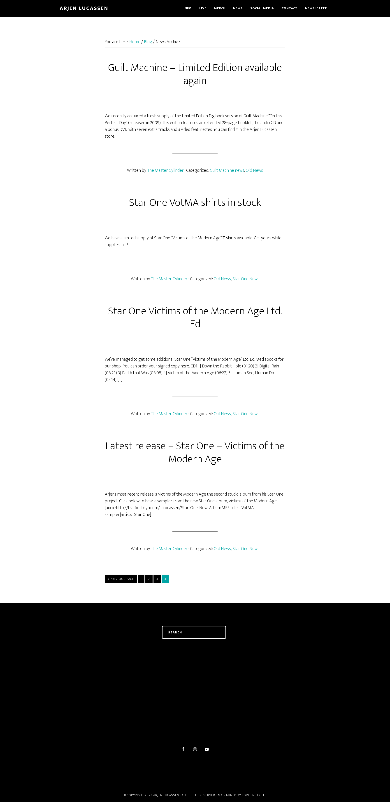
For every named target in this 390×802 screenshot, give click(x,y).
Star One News (245, 279)
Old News (254, 170)
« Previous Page (120, 578)
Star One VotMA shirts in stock (195, 203)
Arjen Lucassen (84, 8)
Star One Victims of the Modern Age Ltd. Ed (195, 317)
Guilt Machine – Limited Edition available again (195, 74)
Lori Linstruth (254, 795)
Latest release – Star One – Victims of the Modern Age (195, 452)
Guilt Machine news (227, 170)
